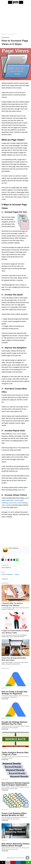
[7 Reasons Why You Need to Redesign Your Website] (15, 593)
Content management (7, 574)
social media (13, 503)
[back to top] (27, 858)
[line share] (17, 560)
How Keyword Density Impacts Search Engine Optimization (15, 784)
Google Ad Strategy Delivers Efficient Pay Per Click (14, 723)
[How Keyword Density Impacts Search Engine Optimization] (15, 770)
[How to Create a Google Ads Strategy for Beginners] (15, 678)
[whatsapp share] (14, 560)
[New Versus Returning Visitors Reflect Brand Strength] (15, 830)
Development (11, 34)
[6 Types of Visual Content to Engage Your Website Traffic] (15, 620)
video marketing (7, 505)
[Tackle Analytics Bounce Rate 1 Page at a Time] (15, 739)
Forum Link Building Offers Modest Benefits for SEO (14, 814)
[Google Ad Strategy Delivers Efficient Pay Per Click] (15, 709)
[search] (28, 2)
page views (21, 490)
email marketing (22, 503)
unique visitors (16, 434)
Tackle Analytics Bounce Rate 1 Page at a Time (15, 753)
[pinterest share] (8, 560)
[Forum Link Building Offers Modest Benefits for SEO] (15, 800)
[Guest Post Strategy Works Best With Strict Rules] (15, 647)
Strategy (17, 574)
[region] (15, 18)
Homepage (4, 34)
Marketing (4, 718)
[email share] (6, 560)
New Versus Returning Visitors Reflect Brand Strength (15, 845)
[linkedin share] (11, 560)
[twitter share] (3, 560)
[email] (7, 862)
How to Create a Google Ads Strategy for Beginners (14, 693)
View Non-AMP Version (19, 857)
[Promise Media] (15, 2)
